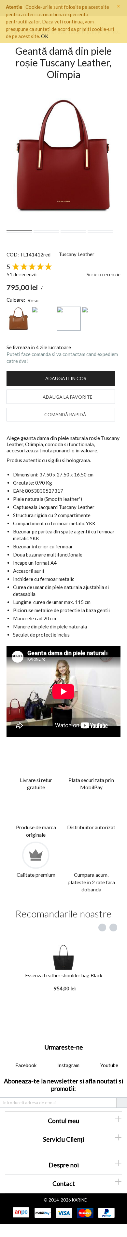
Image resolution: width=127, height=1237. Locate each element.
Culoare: (16, 300)
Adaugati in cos (65, 378)
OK (44, 36)
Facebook (25, 1065)
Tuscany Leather (76, 254)
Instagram (67, 1065)
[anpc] (20, 1212)
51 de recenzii (21, 274)
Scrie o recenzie (103, 274)
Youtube (108, 1065)
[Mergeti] (121, 1102)
